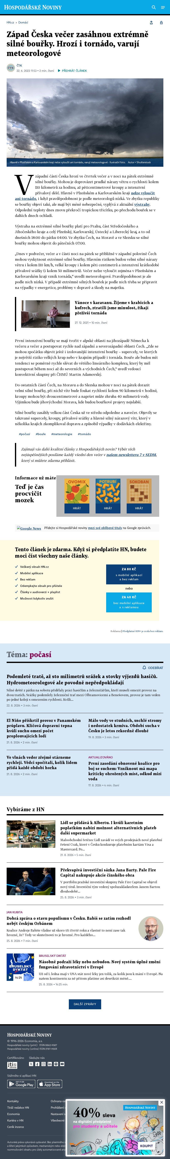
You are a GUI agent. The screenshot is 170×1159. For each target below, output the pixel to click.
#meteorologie (61, 434)
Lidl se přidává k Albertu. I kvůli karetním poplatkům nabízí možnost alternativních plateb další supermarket (108, 828)
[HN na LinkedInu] (50, 1064)
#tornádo (84, 434)
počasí (40, 655)
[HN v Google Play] (21, 1084)
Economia (13, 1114)
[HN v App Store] (49, 1084)
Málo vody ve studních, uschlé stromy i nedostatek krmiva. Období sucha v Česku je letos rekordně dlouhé (125, 726)
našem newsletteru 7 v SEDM (131, 454)
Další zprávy (85, 1004)
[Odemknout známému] (161, 23)
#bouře (41, 434)
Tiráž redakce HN (18, 1107)
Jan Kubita (15, 912)
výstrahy (142, 204)
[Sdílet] (151, 23)
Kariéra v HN (15, 1120)
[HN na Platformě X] (31, 1064)
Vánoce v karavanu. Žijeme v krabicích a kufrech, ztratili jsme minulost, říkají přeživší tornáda (114, 308)
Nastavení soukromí (63, 1114)
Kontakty (13, 1101)
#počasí (24, 434)
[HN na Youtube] (62, 1064)
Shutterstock (144, 162)
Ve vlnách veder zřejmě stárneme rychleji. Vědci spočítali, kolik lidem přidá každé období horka (42, 763)
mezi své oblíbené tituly (105, 528)
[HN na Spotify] (56, 1064)
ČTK (19, 65)
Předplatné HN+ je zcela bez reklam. (142, 631)
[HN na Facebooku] (37, 1064)
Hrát (77, 508)
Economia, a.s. (33, 1041)
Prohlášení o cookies (63, 1107)
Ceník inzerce (15, 1127)
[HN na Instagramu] (43, 1064)
